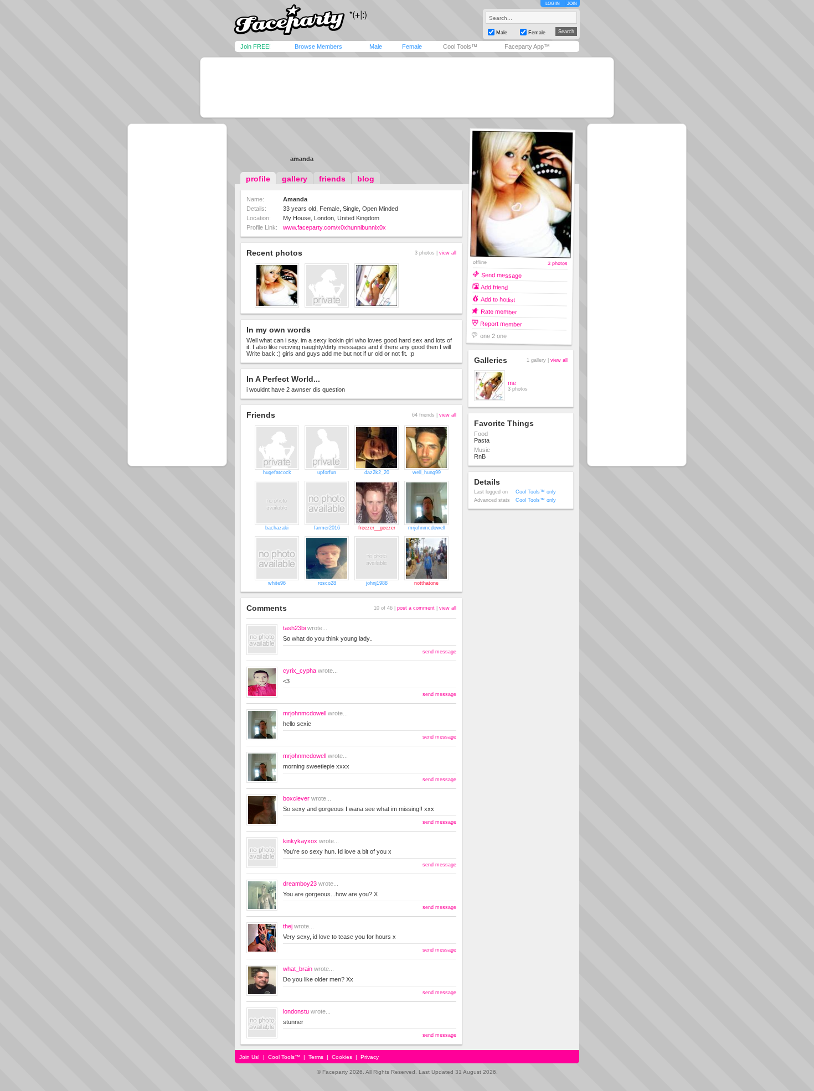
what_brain (297, 968)
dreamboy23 (300, 883)
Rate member (499, 311)
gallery (294, 178)
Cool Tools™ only (536, 492)
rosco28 (327, 583)
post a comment (416, 608)
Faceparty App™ (527, 46)
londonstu (296, 1011)
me (512, 383)
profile (258, 178)
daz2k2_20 (376, 472)
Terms (315, 1057)
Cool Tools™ (460, 46)
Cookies (342, 1057)
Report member (501, 323)
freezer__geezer (376, 528)
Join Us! (249, 1057)
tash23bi (294, 628)
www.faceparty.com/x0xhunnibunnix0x (334, 227)
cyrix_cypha (299, 670)
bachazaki (276, 528)
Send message (501, 274)
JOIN (572, 3)
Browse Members (318, 46)
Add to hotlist (498, 299)
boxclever (296, 798)
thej (287, 926)
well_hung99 (427, 472)
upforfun (326, 472)
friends (332, 178)
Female (412, 46)
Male (375, 46)
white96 (277, 583)
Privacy (369, 1057)
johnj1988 (377, 583)
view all (447, 253)
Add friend (494, 286)
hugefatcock (277, 472)
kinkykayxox (300, 841)
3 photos (558, 264)
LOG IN (552, 3)
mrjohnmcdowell (426, 528)
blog (365, 178)
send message (439, 651)
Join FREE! (255, 46)
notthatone (426, 583)
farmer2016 (327, 528)
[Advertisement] (407, 87)
